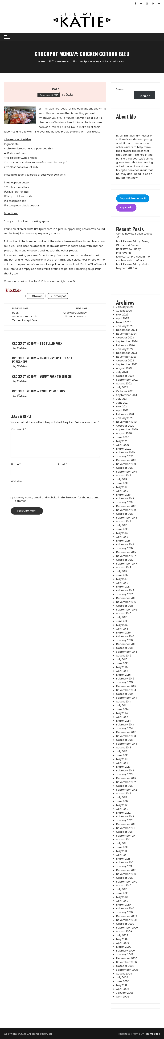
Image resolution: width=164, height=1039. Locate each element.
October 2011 (124, 832)
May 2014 (122, 713)
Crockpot (60, 296)
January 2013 (124, 774)
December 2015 (126, 644)
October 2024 (125, 337)
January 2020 (124, 456)
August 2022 (124, 383)
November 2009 (126, 920)
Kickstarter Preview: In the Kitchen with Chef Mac (133, 258)
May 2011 (121, 851)
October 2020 (125, 426)
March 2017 (123, 586)
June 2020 (122, 437)
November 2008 (126, 962)
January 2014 (124, 728)
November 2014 (126, 690)
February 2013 (125, 770)
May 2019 (121, 487)
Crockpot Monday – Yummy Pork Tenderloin (42, 376)
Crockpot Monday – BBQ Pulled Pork (37, 343)
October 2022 (125, 376)
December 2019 (126, 460)
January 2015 (124, 682)
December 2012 (126, 778)
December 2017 (126, 552)
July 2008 (122, 977)
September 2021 (126, 395)
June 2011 (122, 847)
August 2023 (124, 368)
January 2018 (124, 548)
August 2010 (123, 885)
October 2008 (125, 966)
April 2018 (122, 537)
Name (16, 464)
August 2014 (123, 701)
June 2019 (122, 483)
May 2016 (122, 625)
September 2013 (126, 744)
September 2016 (126, 609)
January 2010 (124, 912)
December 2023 (126, 353)
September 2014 (126, 698)
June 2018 (122, 529)
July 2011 (121, 843)
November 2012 (126, 782)
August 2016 (123, 613)
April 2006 (122, 996)
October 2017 (124, 560)
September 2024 (127, 341)
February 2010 (125, 908)
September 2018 (126, 518)
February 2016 (125, 636)
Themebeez (152, 1034)
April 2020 (122, 445)
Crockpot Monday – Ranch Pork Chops (38, 391)
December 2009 (126, 916)
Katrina (22, 348)
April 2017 (122, 583)
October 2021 (124, 391)
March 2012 (123, 813)
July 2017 (121, 571)
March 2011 (123, 859)
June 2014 (122, 709)
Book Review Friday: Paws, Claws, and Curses (132, 243)
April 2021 (122, 410)
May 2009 (122, 939)
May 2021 (121, 406)
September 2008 (127, 970)
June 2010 (122, 893)
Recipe (55, 89)
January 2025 (124, 326)
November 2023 (126, 357)
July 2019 (121, 479)
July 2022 (122, 387)
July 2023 (122, 372)
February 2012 (125, 816)
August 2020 (124, 433)
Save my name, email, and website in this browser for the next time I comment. (56, 499)
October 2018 (124, 514)
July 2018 (121, 525)
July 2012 (121, 797)
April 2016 (122, 629)
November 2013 (126, 736)
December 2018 (126, 506)
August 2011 (123, 839)
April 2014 (122, 717)
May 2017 (122, 579)
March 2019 (123, 495)
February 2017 (125, 590)
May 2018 (122, 533)
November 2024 (126, 334)
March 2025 (123, 322)
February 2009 (125, 950)
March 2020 (123, 449)
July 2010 (121, 889)
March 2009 (123, 947)
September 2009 (127, 927)
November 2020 (126, 422)
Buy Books (126, 207)
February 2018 (125, 544)
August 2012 (123, 793)
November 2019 (126, 464)
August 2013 (123, 747)
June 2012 (122, 801)
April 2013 (122, 763)
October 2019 (124, 468)
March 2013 (123, 767)
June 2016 (122, 621)
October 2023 (125, 360)
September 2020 (127, 429)
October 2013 (124, 740)
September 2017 (126, 563)
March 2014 (123, 721)
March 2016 (123, 632)
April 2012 (122, 809)
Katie (69, 95)
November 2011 (125, 828)
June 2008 (122, 981)
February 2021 (125, 414)
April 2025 (122, 318)
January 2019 (124, 502)
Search (120, 89)
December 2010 (126, 870)
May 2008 (122, 985)
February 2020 (125, 452)
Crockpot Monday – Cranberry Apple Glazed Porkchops (42, 360)
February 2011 (124, 862)
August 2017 (123, 567)
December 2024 (126, 330)
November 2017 (126, 556)
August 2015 (123, 655)
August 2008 (124, 973)
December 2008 (126, 958)
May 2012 (121, 805)
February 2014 (125, 724)
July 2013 (121, 751)
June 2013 (122, 755)
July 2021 (121, 399)
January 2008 (125, 993)
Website (16, 481)
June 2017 (122, 575)
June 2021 (122, 403)
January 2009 (124, 954)
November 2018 (126, 510)
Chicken (37, 296)
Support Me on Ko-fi (133, 198)
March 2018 (123, 540)
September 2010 (126, 882)
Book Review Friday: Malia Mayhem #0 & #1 (132, 266)
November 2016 (126, 602)
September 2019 (126, 472)
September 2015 (126, 652)
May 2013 (121, 759)
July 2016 (121, 617)
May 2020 (122, 441)
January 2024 (125, 349)
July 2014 (121, 705)
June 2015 (122, 663)
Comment (18, 429)
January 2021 (124, 418)
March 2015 (123, 675)
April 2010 (122, 901)
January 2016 (124, 640)
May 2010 (122, 897)
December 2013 (126, 732)
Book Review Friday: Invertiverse (128, 251)
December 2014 (126, 686)
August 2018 (123, 521)
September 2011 (126, 836)
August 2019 (123, 475)
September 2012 (126, 790)
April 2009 (122, 943)
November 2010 (126, 874)
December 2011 (125, 824)
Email (62, 464)
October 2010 (124, 878)
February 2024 (125, 345)
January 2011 (124, 866)
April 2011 (121, 855)
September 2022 (127, 380)
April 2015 (122, 671)
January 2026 (124, 307)
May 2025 (122, 314)
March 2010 (123, 904)
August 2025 (124, 311)
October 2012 (124, 786)
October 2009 (125, 924)
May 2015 (122, 667)
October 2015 (124, 648)
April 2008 (122, 989)
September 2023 (127, 364)
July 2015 (121, 659)
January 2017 (124, 594)
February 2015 (125, 678)
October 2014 (125, 694)
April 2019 (122, 491)
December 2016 (126, 598)
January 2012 (124, 820)
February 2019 (125, 498)
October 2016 (124, 606)
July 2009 (122, 935)
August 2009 (124, 931)
